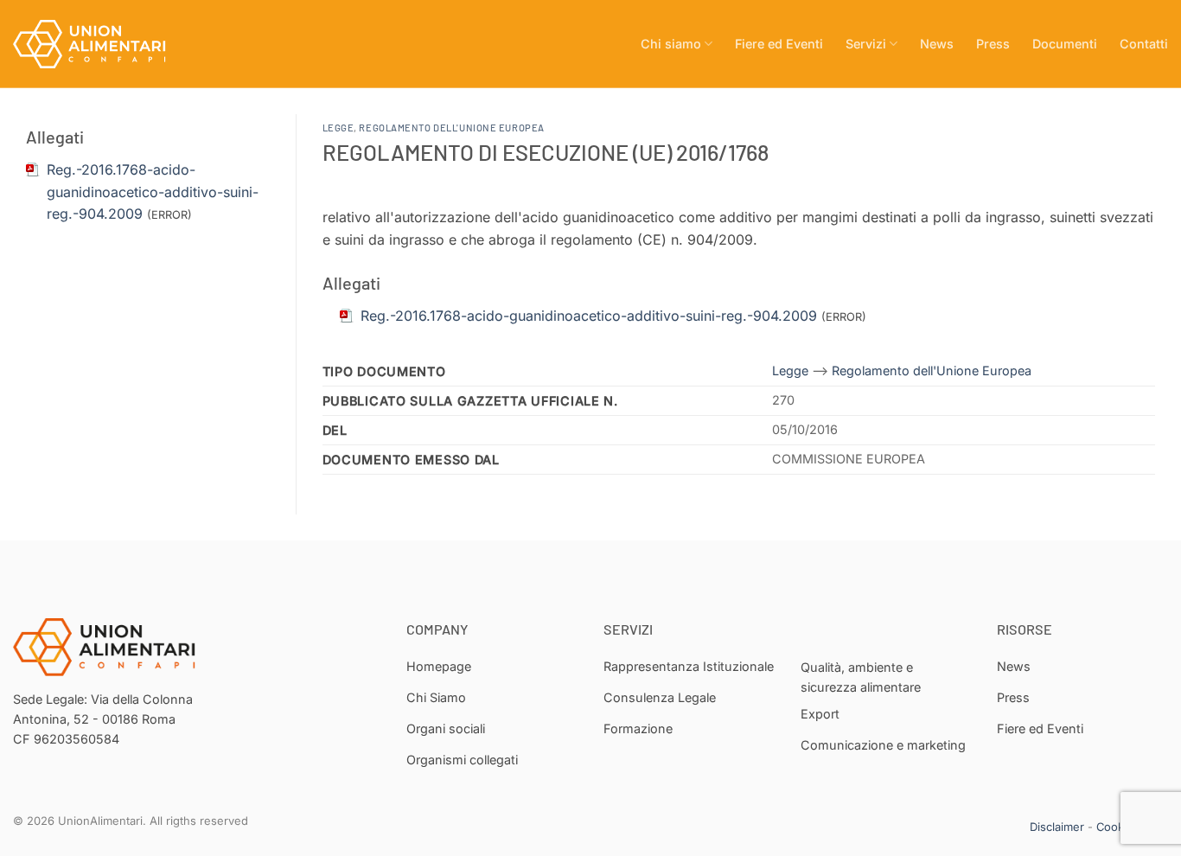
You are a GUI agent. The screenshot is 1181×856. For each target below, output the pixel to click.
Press (993, 43)
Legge (338, 127)
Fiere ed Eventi (779, 43)
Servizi (866, 43)
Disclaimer (1057, 827)
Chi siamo (671, 43)
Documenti (1064, 43)
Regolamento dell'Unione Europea (451, 127)
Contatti (1144, 43)
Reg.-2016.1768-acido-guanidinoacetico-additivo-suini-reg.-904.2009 (153, 191)
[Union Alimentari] (99, 44)
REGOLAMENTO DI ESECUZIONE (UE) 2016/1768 (545, 151)
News (937, 43)
